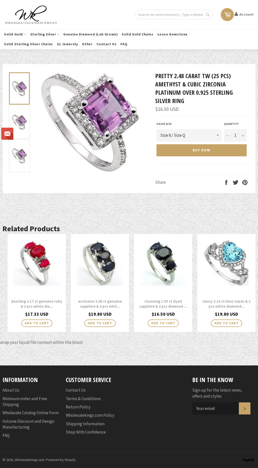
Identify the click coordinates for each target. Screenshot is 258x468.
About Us (11, 390)
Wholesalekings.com (29, 460)
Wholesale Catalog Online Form (31, 412)
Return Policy (78, 407)
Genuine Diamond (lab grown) (90, 34)
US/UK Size (164, 124)
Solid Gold (14, 34)
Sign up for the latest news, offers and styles (217, 393)
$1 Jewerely (67, 44)
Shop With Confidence (86, 432)
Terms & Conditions (83, 398)
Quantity (231, 124)
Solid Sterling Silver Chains (28, 44)
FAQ (123, 44)
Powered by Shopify (61, 460)
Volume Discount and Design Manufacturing (28, 424)
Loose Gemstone (172, 34)
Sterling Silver (43, 34)
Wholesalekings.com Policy (90, 415)
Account (246, 14)
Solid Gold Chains (137, 34)
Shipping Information (85, 424)
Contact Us (106, 44)
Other (87, 44)
